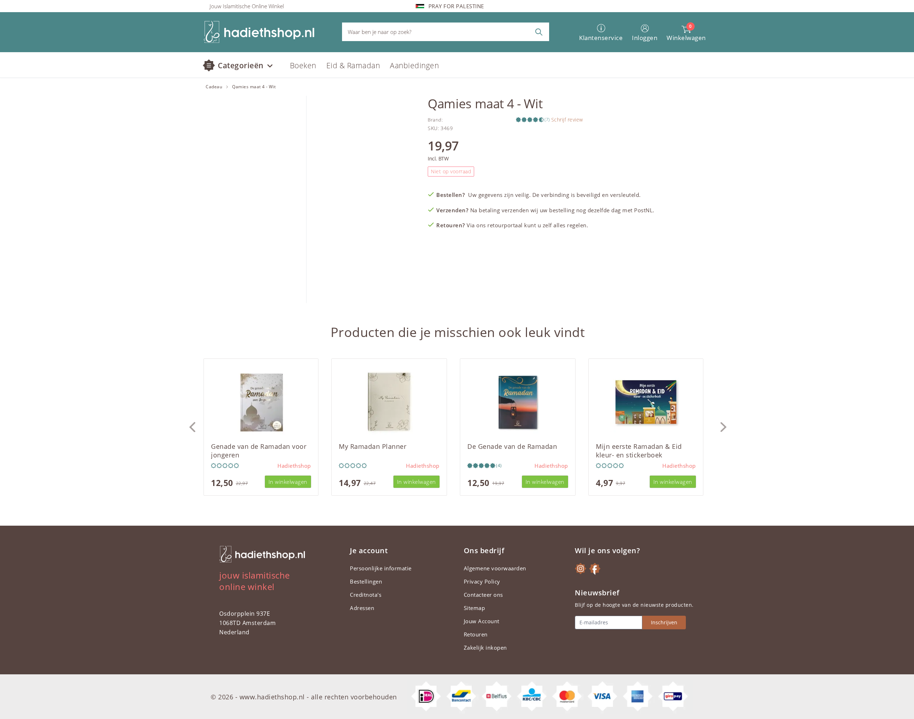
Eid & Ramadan (353, 65)
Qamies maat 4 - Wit (254, 87)
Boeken (303, 65)
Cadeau (214, 87)
